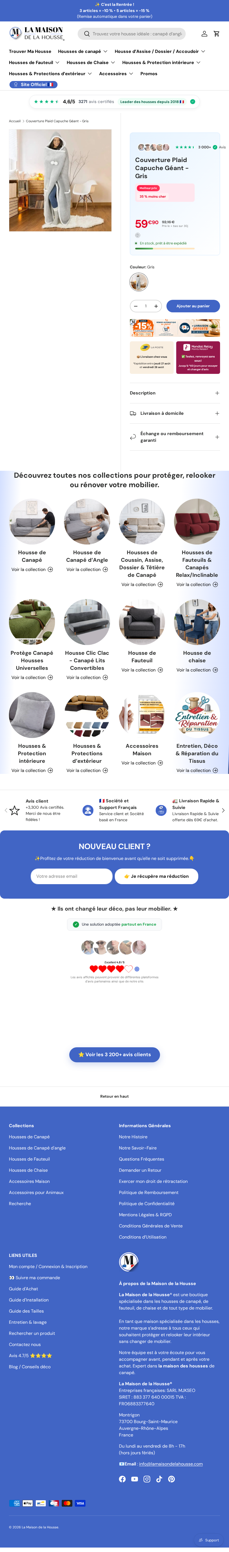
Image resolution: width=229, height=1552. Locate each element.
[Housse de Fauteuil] (142, 622)
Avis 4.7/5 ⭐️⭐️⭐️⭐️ (30, 1356)
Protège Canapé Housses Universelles (32, 660)
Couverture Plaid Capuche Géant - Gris (57, 121)
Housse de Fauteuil (142, 656)
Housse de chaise (197, 656)
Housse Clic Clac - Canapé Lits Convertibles (87, 660)
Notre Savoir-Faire (138, 1148)
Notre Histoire (133, 1137)
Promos (149, 74)
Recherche (20, 1204)
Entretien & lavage (28, 1322)
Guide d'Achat (23, 1289)
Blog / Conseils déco (30, 1367)
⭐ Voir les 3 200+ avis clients (114, 1054)
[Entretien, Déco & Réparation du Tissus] (197, 715)
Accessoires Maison (142, 749)
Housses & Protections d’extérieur (86, 753)
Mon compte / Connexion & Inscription (48, 1266)
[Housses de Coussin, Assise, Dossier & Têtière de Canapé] (142, 522)
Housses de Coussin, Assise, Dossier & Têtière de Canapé (142, 563)
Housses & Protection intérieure (32, 753)
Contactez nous (25, 1344)
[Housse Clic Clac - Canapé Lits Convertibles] (87, 622)
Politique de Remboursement (148, 1192)
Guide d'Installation (29, 1300)
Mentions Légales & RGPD (145, 1215)
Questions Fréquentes (141, 1159)
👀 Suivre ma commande (34, 1278)
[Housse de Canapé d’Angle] (87, 522)
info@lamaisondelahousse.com (171, 1464)
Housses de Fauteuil (29, 1159)
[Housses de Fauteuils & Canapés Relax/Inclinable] (197, 522)
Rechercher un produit (32, 1333)
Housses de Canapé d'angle (37, 1148)
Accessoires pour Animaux (36, 1192)
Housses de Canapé (29, 1137)
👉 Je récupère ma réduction (156, 876)
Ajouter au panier (193, 305)
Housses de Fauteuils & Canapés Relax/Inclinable (197, 563)
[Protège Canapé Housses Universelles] (32, 622)
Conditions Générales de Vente (151, 1226)
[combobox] (132, 34)
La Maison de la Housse (40, 1527)
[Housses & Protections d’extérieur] (87, 715)
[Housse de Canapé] (32, 522)
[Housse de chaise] (197, 622)
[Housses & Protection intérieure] (32, 715)
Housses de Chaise (28, 1170)
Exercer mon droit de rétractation (153, 1181)
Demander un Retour (140, 1170)
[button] (217, 34)
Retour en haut (114, 1096)
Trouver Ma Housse (30, 51)
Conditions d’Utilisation (142, 1237)
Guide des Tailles (26, 1311)
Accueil (15, 121)
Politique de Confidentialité (147, 1204)
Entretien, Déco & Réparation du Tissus (197, 753)
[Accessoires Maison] (142, 715)
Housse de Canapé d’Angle (87, 556)
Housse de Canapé (32, 556)
